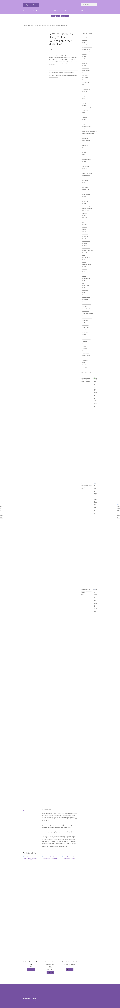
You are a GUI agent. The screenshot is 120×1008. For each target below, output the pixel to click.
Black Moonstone (86, 65)
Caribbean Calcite (86, 89)
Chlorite (84, 105)
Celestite (84, 96)
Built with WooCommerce (29, 1000)
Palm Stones (85, 238)
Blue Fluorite (85, 75)
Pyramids (84, 269)
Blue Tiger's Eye (85, 82)
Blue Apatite (85, 72)
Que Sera (84, 276)
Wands (83, 357)
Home (25, 25)
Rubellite (84, 292)
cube (60, 75)
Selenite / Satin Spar (86, 304)
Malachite (84, 217)
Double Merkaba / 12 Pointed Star (89, 131)
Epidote (84, 152)
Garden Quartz (85, 166)
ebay (50, 10)
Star (83, 336)
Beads (83, 61)
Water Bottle (85, 360)
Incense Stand (85, 189)
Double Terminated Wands (88, 135)
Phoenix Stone (85, 252)
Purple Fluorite (85, 266)
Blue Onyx (84, 79)
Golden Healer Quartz (87, 171)
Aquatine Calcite (86, 49)
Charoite (84, 103)
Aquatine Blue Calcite (87, 47)
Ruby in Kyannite (86, 297)
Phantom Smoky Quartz (87, 250)
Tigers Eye (84, 341)
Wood (83, 362)
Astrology (84, 54)
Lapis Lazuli (85, 201)
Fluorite (84, 161)
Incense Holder (85, 187)
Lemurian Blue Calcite (87, 208)
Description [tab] (26, 810)
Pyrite (83, 271)
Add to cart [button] (31, 969)
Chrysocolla (85, 110)
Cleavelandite (85, 117)
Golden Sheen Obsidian (87, 173)
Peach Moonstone (86, 241)
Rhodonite (84, 287)
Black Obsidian (85, 68)
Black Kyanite (85, 63)
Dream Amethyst (86, 140)
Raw (83, 283)
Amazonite (84, 37)
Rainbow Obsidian (86, 280)
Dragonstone (85, 138)
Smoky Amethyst (86, 322)
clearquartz (65, 74)
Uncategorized (85, 353)
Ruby (83, 294)
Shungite (84, 315)
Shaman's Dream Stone (87, 313)
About (37, 10)
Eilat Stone (84, 149)
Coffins (83, 121)
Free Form (84, 164)
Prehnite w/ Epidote (86, 264)
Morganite (84, 227)
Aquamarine (85, 44)
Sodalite (84, 329)
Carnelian (56, 72)
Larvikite (84, 203)
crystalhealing (71, 74)
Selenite (84, 301)
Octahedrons (85, 236)
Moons (83, 222)
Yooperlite (84, 367)
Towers (84, 343)
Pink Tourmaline (86, 257)
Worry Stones (85, 364)
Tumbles (84, 346)
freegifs (70, 75)
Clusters (84, 119)
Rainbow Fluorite (86, 278)
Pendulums (84, 245)
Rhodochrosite (85, 285)
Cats (83, 93)
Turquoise (84, 348)
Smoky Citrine (85, 325)
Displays (84, 128)
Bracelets (84, 86)
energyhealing (65, 75)
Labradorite (85, 199)
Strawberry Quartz (86, 339)
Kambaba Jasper (86, 194)
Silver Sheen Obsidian (87, 318)
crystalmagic (52, 75)
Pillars (83, 255)
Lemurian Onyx (85, 210)
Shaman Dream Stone (87, 308)
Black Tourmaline (86, 70)
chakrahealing (59, 74)
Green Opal (84, 178)
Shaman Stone (85, 311)
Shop (24, 10)
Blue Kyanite (85, 77)
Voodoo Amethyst (86, 355)
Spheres (84, 334)
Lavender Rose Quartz (87, 206)
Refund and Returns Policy (60, 10)
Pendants (84, 243)
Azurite (84, 56)
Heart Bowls (85, 180)
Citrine (83, 112)
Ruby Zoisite (85, 299)
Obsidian (84, 231)
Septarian (84, 306)
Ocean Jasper (85, 234)
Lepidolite (84, 213)
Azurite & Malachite (86, 58)
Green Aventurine (86, 175)
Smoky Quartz (85, 327)
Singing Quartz (85, 320)
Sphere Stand (85, 332)
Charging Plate (85, 100)
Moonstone (84, 224)
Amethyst (84, 40)
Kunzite (84, 196)
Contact (32, 10)
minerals (56, 77)
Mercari (45, 10)
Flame (83, 154)
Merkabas (84, 220)
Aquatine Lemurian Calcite (88, 51)
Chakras (84, 98)
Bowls (83, 84)
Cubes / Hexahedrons (69, 72)
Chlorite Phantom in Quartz (88, 107)
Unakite (84, 350)
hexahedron (51, 77)
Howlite (84, 185)
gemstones (74, 75)
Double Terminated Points (88, 133)
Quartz (83, 273)
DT (83, 143)
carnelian (53, 74)
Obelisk (84, 229)
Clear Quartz (30, 25)
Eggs (83, 147)
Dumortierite (85, 145)
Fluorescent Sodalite (86, 159)
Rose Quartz (85, 290)
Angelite (84, 42)
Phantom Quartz (86, 248)
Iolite (83, 192)
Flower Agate (85, 157)
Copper (83, 124)
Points (83, 259)
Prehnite (84, 262)
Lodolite (84, 215)
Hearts (83, 182)
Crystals (57, 75)
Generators (84, 168)
